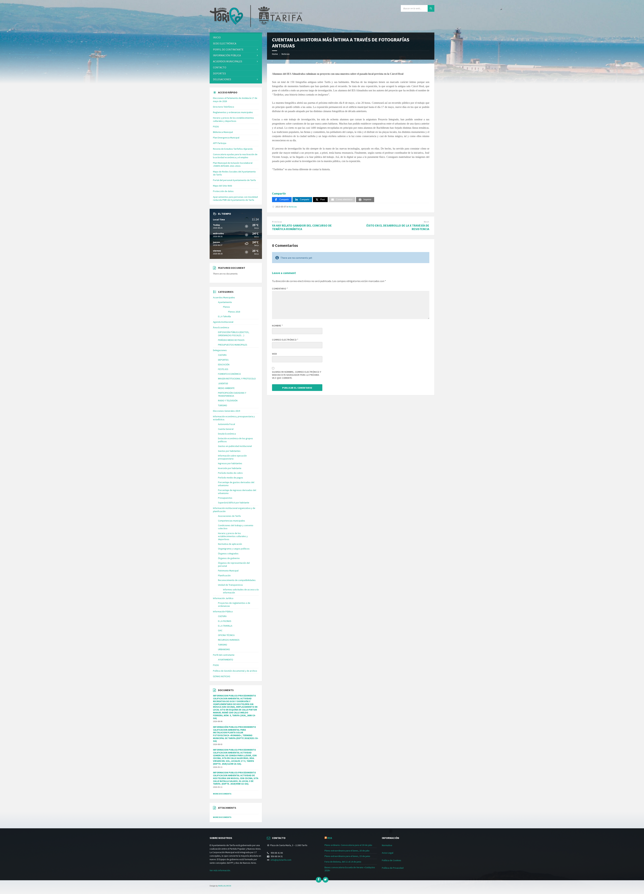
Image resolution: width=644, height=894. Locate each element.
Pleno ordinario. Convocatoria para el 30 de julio (348, 845)
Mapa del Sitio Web (222, 185)
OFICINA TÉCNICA (226, 635)
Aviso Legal (387, 852)
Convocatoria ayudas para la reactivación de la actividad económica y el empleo (235, 156)
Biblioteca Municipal (223, 132)
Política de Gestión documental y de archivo (235, 670)
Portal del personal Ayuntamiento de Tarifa (234, 180)
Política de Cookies (391, 860)
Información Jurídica (223, 598)
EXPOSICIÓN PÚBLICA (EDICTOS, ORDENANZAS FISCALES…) (233, 334)
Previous (277, 221)
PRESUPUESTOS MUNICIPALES (232, 344)
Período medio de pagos (230, 477)
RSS (329, 838)
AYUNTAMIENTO (225, 659)
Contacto (219, 67)
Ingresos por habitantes (230, 463)
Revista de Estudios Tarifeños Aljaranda (233, 148)
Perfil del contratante (223, 654)
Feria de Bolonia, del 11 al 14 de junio (343, 861)
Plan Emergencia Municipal (226, 137)
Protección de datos (223, 191)
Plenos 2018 (234, 311)
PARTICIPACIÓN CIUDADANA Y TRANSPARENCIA (232, 394)
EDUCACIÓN (223, 364)
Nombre (277, 325)
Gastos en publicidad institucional (235, 446)
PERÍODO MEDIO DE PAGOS (231, 340)
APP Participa (219, 143)
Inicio (217, 37)
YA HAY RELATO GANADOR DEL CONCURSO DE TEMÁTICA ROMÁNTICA (302, 227)
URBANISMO (224, 649)
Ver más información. (220, 870)
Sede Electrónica (224, 43)
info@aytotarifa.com (281, 859)
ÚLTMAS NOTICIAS (221, 676)
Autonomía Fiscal (226, 424)
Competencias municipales (231, 520)
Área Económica (221, 327)
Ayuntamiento (225, 302)
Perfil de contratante (228, 49)
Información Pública (227, 55)
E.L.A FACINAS (224, 621)
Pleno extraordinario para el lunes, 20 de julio (347, 850)
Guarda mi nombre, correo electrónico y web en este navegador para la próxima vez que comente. (296, 374)
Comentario (280, 288)
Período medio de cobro (230, 472)
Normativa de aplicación (230, 543)
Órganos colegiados (228, 553)
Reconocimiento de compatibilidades (237, 580)
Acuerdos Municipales (224, 297)
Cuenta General (225, 428)
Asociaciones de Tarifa (229, 515)
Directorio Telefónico (223, 106)
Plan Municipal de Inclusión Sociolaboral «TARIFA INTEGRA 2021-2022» (232, 164)
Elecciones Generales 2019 (226, 410)
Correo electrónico (285, 339)
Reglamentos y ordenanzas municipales (233, 112)
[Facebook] (318, 880)
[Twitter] (325, 880)
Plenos (226, 306)
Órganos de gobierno (229, 558)
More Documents (222, 793)
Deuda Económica (227, 433)
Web (274, 353)
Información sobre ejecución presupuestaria (232, 457)
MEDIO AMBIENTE (226, 388)
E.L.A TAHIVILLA (225, 625)
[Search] (431, 8)
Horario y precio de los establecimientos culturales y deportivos (233, 119)
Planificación (224, 575)
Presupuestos (225, 497)
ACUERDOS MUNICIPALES (227, 61)
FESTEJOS (223, 369)
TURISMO (222, 405)
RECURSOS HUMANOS (228, 639)
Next (426, 221)
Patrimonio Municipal (228, 570)
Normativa (387, 845)
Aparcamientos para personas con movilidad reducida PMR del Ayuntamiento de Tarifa (235, 198)
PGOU (216, 126)
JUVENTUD (223, 383)
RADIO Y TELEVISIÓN (227, 400)
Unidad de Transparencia (230, 584)
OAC (220, 630)
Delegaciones (222, 79)
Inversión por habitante (229, 468)
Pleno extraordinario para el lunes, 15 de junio (347, 856)
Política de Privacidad (393, 867)
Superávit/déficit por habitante (233, 502)
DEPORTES (219, 73)
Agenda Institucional (223, 321)
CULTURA (222, 354)
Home (275, 53)
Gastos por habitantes (229, 450)
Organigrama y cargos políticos (234, 548)
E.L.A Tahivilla (224, 316)
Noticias (286, 53)
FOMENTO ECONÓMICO (229, 373)
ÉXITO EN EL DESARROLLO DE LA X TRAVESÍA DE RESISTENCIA (397, 227)
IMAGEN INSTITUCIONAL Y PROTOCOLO (237, 378)
